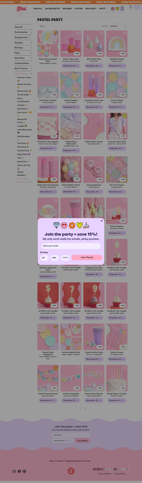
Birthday (44, 252)
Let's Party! (87, 257)
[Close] (101, 220)
